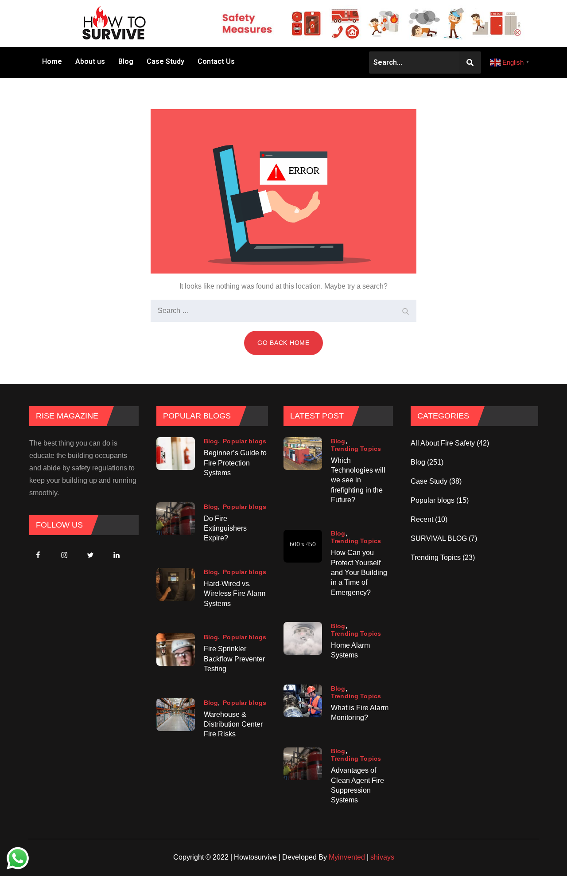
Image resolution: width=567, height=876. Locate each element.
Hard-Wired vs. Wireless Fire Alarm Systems (234, 593)
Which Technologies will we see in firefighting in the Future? (358, 480)
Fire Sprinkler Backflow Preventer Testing (234, 659)
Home (52, 61)
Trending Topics (356, 448)
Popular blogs (244, 441)
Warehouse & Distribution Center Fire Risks (233, 724)
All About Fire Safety (443, 443)
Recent (422, 519)
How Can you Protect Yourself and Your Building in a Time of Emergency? (359, 572)
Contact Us (216, 61)
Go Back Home (283, 342)
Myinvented (347, 857)
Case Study (165, 61)
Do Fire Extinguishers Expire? (225, 528)
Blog (125, 61)
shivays (382, 857)
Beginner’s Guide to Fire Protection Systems (235, 463)
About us (90, 61)
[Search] (405, 311)
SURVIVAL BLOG (439, 538)
